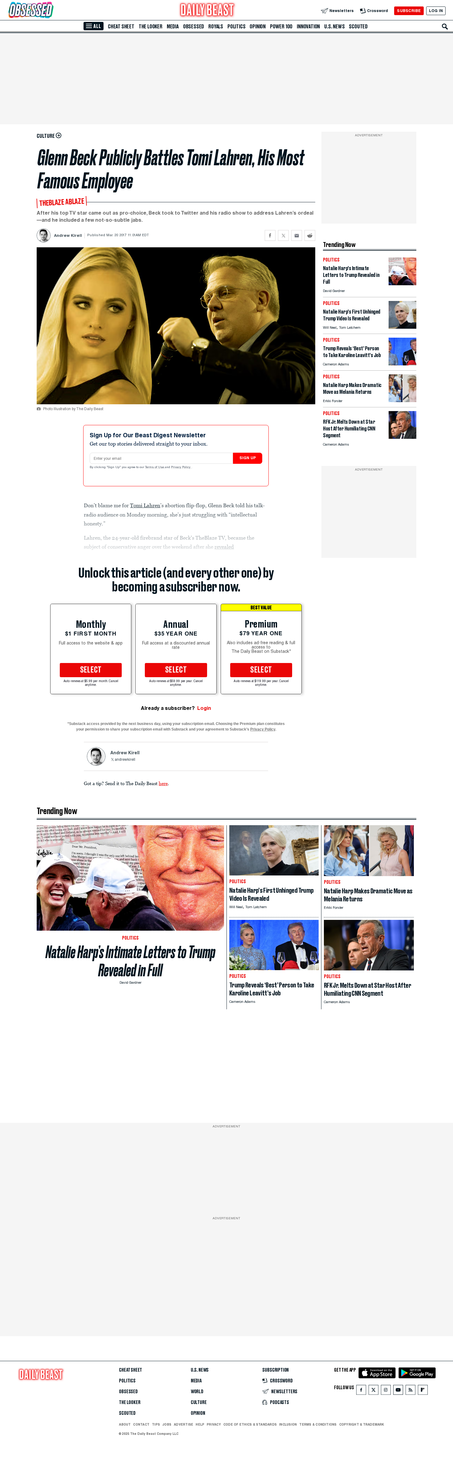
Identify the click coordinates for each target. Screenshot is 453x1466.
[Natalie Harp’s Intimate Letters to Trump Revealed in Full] (402, 283)
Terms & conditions (318, 1424)
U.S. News (334, 26)
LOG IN (436, 10)
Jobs (166, 1424)
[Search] (445, 26)
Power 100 (281, 26)
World (197, 1391)
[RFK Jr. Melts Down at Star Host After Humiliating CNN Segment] (402, 437)
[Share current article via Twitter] (283, 235)
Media (173, 26)
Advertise (183, 1424)
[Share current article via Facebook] (270, 235)
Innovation (308, 26)
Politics (236, 26)
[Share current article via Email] (296, 235)
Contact (141, 1424)
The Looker (150, 26)
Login (204, 708)
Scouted (358, 26)
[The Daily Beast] (207, 10)
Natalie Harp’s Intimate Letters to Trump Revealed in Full (130, 961)
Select (91, 670)
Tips (156, 1424)
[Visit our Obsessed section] (50, 10)
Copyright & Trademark (361, 1424)
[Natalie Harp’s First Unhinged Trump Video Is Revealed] (402, 327)
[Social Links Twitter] (373, 1391)
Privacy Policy (181, 467)
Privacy (214, 1424)
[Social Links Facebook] (361, 1391)
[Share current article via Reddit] (309, 235)
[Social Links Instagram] (386, 1391)
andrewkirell (125, 760)
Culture (199, 1402)
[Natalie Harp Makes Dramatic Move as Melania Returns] (402, 400)
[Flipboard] (422, 1391)
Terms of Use (155, 467)
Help (200, 1424)
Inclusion (288, 1424)
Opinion (258, 26)
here (163, 783)
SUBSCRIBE (409, 10)
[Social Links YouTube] (398, 1391)
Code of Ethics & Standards (250, 1424)
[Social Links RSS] (410, 1391)
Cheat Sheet (121, 26)
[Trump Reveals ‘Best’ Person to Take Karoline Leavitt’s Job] (402, 363)
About (125, 1424)
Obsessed (193, 26)
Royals (215, 26)
